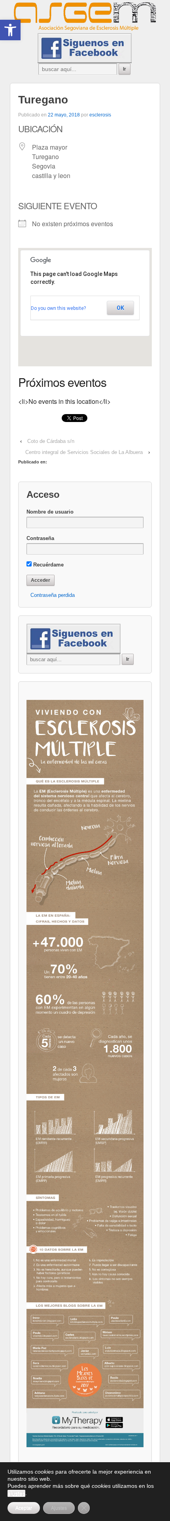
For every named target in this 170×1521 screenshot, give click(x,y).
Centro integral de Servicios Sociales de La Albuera (84, 452)
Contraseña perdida (52, 595)
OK (120, 308)
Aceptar (23, 1508)
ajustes (16, 1493)
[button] (10, 30)
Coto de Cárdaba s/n (50, 441)
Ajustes (59, 1508)
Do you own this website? (58, 308)
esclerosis (100, 115)
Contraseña (40, 538)
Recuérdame (48, 565)
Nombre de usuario (50, 512)
